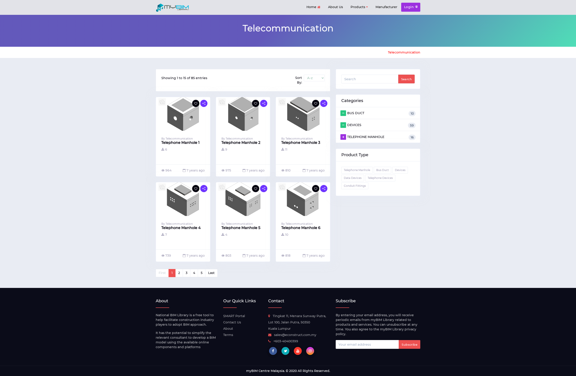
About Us (335, 7)
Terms (228, 335)
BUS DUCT (380, 113)
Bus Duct (382, 170)
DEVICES (380, 125)
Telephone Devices (380, 178)
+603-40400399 (285, 341)
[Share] (203, 103)
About (228, 329)
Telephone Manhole (357, 170)
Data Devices (353, 178)
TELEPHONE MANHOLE (380, 137)
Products (358, 7)
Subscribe (409, 344)
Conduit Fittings (355, 185)
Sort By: (298, 80)
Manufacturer (386, 7)
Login (409, 7)
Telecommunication (404, 52)
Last (211, 273)
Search (406, 79)
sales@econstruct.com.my (295, 335)
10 (286, 235)
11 (286, 149)
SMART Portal (234, 316)
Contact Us (232, 322)
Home (311, 7)
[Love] (195, 103)
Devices (400, 170)
